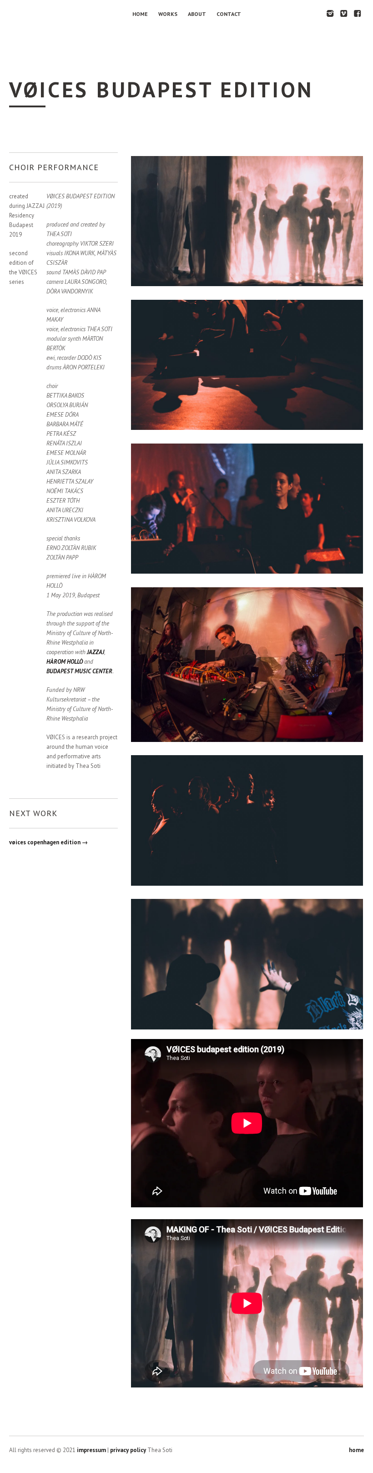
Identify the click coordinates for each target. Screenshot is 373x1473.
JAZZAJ (95, 652)
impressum (91, 1450)
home (140, 13)
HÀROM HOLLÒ (64, 662)
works (167, 13)
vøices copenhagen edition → (48, 842)
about (197, 13)
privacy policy (128, 1450)
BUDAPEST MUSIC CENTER (79, 671)
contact (229, 13)
